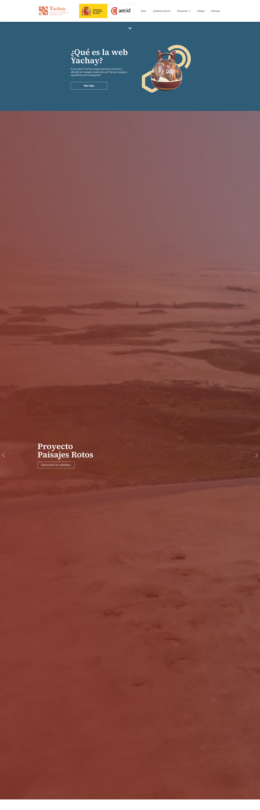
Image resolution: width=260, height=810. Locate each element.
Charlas (200, 11)
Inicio (143, 11)
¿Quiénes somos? (161, 11)
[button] (3, 455)
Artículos (215, 11)
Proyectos (182, 11)
